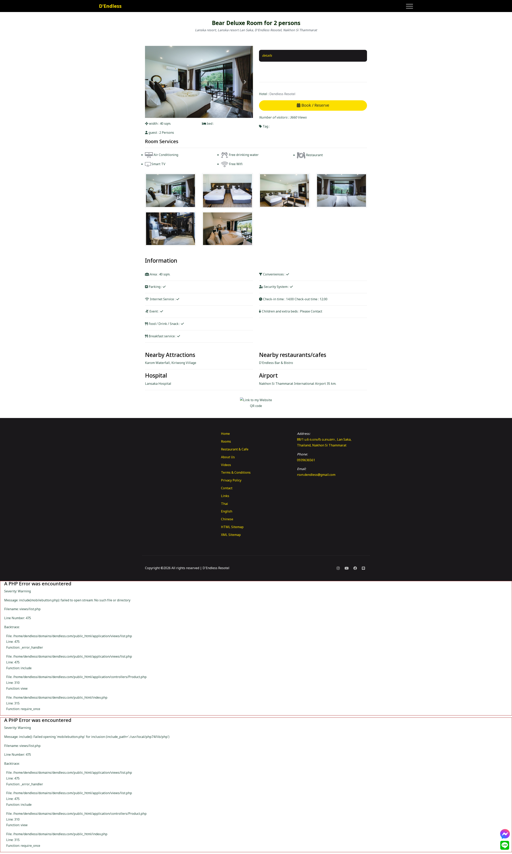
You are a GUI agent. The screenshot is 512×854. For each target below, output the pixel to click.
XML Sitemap (231, 534)
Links (225, 496)
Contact (226, 488)
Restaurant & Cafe (234, 449)
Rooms (226, 441)
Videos (226, 465)
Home (225, 433)
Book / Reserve (314, 105)
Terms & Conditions (236, 472)
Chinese (227, 519)
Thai (224, 503)
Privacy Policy (231, 480)
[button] (153, 82)
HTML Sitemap (232, 527)
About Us (228, 457)
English (226, 511)
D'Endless (110, 6)
